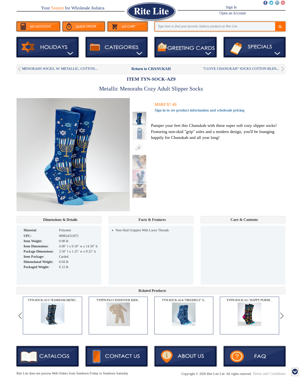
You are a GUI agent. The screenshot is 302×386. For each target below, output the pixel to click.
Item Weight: (33, 241)
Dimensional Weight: (39, 262)
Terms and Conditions (269, 374)
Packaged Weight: (37, 267)
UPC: (28, 236)
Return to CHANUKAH (151, 69)
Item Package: (34, 256)
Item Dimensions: (36, 246)
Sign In (231, 7)
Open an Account (232, 13)
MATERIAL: (30, 230)
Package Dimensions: (39, 251)
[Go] (280, 27)
